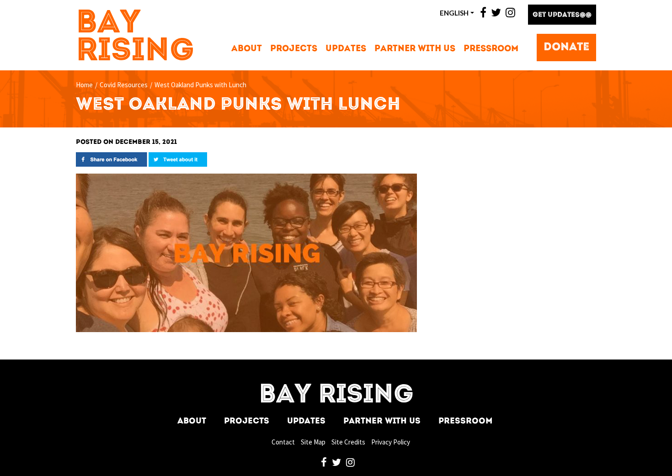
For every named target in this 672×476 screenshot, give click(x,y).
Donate (566, 47)
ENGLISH (454, 13)
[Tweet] (178, 158)
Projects (293, 49)
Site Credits (348, 442)
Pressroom (491, 49)
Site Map (313, 442)
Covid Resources (124, 84)
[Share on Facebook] (111, 158)
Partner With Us (414, 49)
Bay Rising (135, 38)
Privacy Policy (390, 442)
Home (84, 84)
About (246, 49)
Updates (345, 49)
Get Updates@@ (562, 15)
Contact (283, 442)
